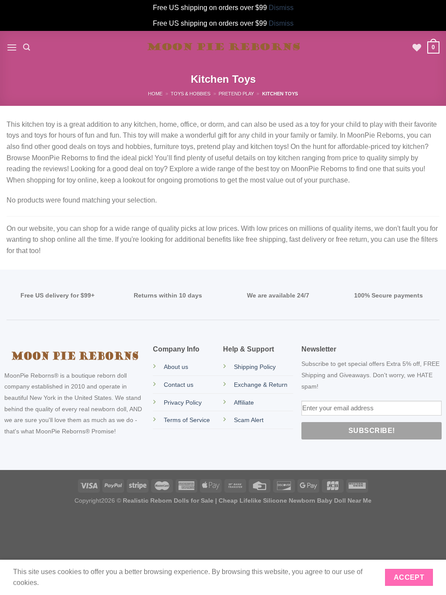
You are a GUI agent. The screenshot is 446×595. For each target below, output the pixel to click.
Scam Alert (249, 419)
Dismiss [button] (281, 7)
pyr (86, 500)
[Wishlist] (416, 47)
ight (96, 500)
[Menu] (12, 47)
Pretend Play (236, 93)
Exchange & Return (260, 384)
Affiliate (244, 402)
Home (155, 93)
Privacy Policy (183, 402)
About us (176, 366)
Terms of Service (187, 419)
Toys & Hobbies (190, 93)
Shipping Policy (255, 366)
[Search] (26, 47)
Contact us (178, 384)
